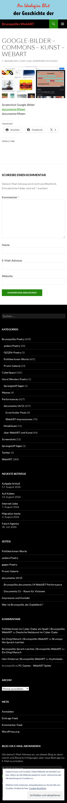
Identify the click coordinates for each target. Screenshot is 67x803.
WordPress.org (10, 731)
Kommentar (10, 197)
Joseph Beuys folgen (45, 61)
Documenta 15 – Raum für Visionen (24, 591)
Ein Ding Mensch (11, 652)
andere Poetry (12, 345)
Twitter (6, 452)
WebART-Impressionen (19, 419)
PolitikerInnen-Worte (16, 359)
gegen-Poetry (9, 564)
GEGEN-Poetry (12, 352)
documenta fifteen (13, 109)
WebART (7, 459)
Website (7, 276)
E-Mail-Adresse (12, 260)
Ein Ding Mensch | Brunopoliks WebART (25, 638)
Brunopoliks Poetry (13, 339)
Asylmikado (56, 658)
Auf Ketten (8, 493)
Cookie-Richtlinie (37, 788)
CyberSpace (9, 372)
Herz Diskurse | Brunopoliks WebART (23, 658)
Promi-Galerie (12, 365)
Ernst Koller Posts (16, 412)
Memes (6, 392)
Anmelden (8, 711)
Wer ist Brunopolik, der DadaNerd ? (22, 604)
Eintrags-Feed (10, 718)
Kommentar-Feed (12, 724)
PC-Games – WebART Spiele (34, 665)
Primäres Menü (62, 23)
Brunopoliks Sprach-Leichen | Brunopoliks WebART (31, 648)
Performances (10, 399)
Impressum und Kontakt (16, 597)
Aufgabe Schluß (11, 483)
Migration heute (11, 513)
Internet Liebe (10, 503)
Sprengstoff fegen (14, 385)
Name (5, 245)
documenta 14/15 (14, 405)
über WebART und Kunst (18, 432)
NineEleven (10, 425)
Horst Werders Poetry (15, 379)
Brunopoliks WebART (18, 24)
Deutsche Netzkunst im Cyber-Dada (37, 632)
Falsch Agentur (10, 523)
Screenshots (9, 439)
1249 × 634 (25, 61)
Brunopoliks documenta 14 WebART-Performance (33, 584)
